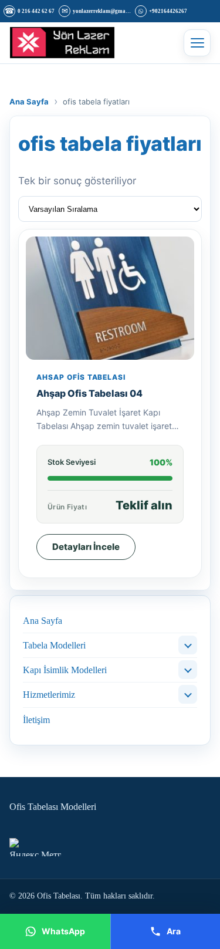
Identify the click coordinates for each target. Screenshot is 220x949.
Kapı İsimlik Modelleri (65, 670)
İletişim (36, 720)
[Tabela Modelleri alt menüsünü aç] (187, 645)
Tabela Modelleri (54, 645)
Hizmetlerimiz (49, 695)
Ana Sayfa (42, 621)
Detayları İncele (86, 546)
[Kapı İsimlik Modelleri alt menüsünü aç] (187, 669)
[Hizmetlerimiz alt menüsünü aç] (187, 694)
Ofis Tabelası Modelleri (52, 807)
